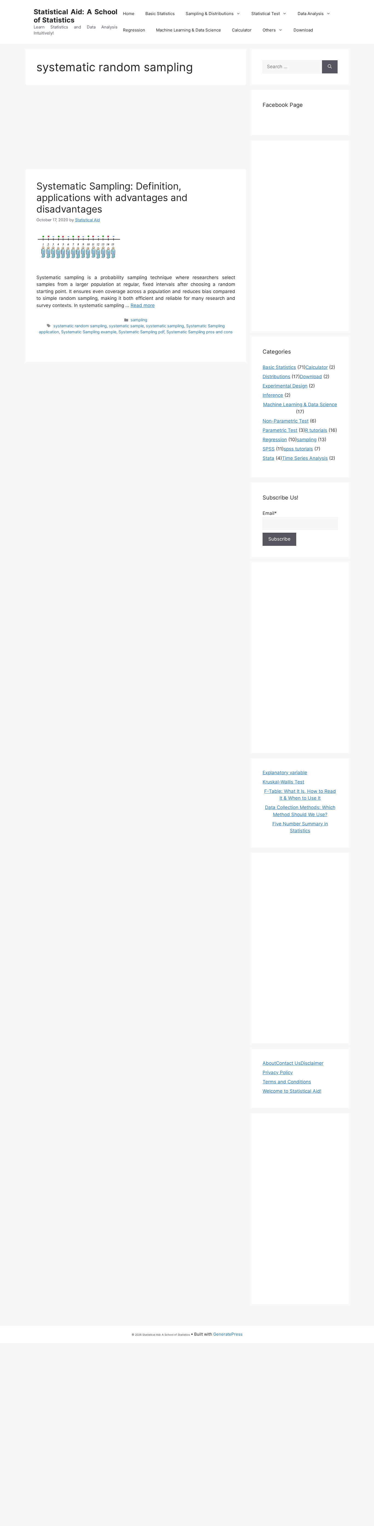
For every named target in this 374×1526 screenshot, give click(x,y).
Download (303, 30)
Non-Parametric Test (286, 421)
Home (128, 13)
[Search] (330, 66)
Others (269, 30)
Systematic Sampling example (88, 331)
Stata (268, 458)
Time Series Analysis (305, 458)
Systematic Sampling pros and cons (199, 331)
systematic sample (126, 325)
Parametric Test (280, 430)
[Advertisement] (135, 128)
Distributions (276, 376)
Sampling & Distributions (210, 13)
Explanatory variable (285, 772)
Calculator (242, 30)
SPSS (269, 449)
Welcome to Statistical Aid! (292, 1091)
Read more (143, 305)
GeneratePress (228, 1334)
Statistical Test (265, 13)
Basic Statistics (160, 13)
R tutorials (316, 430)
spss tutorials (298, 449)
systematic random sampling (80, 325)
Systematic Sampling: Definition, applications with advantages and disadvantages (112, 197)
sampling (139, 319)
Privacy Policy (278, 1072)
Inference (273, 395)
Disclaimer (312, 1063)
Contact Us (288, 1063)
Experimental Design (285, 386)
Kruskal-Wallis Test (283, 782)
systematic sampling (165, 325)
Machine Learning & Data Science (188, 30)
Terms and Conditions (287, 1082)
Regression (134, 30)
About (269, 1063)
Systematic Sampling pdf (141, 331)
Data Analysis (311, 13)
